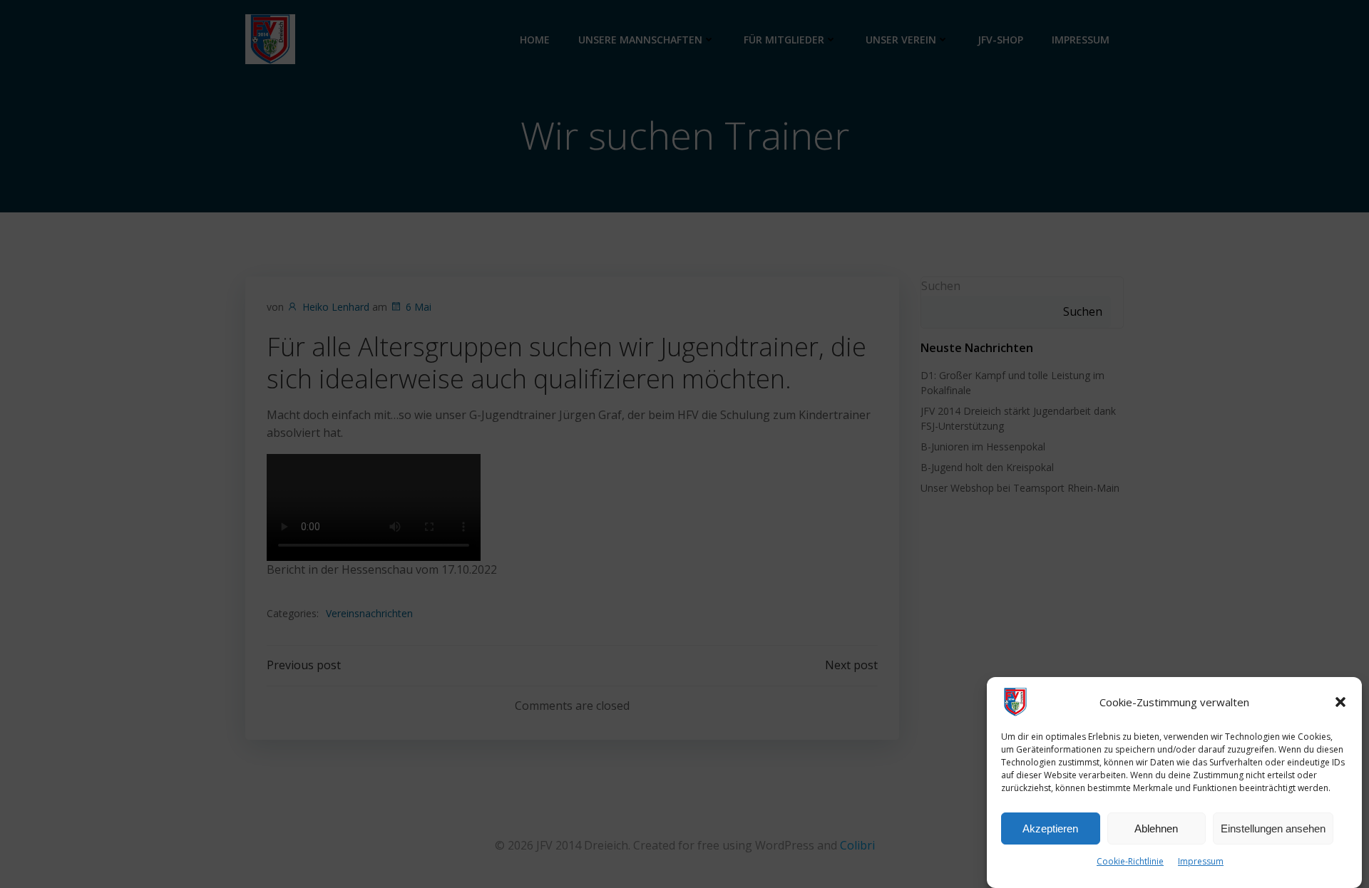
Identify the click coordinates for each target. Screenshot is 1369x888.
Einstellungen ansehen (1273, 828)
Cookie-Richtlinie (1130, 861)
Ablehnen (1156, 828)
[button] (1340, 702)
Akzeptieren (1050, 828)
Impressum (1201, 861)
